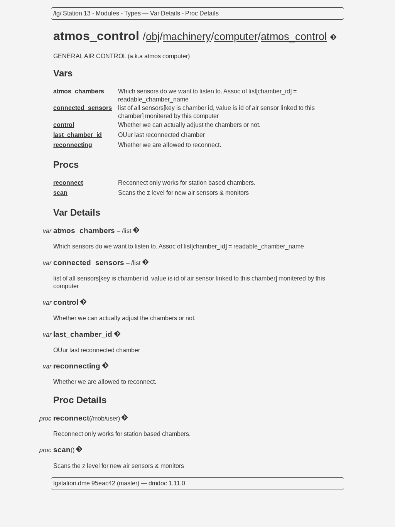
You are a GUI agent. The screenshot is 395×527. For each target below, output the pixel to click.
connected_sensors (82, 108)
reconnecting (72, 145)
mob (99, 418)
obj (153, 36)
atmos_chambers (78, 91)
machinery (187, 36)
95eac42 (103, 483)
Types (132, 13)
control (63, 125)
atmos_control (294, 36)
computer (236, 36)
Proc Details (202, 13)
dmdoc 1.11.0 (167, 483)
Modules (107, 13)
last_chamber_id (77, 135)
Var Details (165, 13)
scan (60, 192)
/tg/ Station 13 (72, 13)
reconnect (68, 182)
